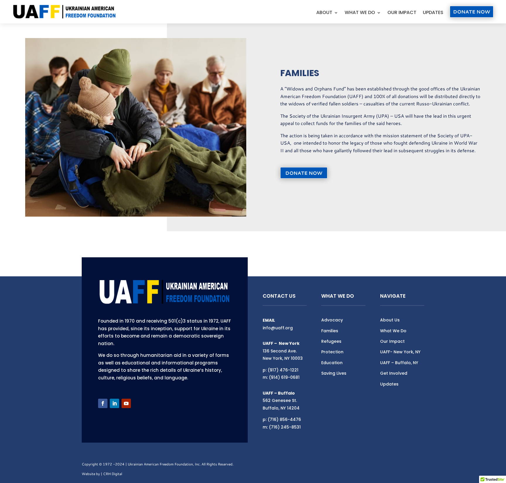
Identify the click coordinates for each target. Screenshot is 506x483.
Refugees (331, 341)
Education (332, 363)
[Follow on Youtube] (126, 403)
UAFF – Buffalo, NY (399, 363)
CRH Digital (112, 473)
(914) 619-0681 (284, 377)
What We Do (360, 13)
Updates (433, 13)
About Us (390, 320)
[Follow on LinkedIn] (114, 403)
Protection (332, 352)
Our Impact (401, 13)
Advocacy (332, 320)
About (324, 13)
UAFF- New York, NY (400, 352)
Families (329, 331)
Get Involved (393, 373)
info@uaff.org (278, 328)
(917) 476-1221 (283, 370)
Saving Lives (333, 373)
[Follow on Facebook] (102, 403)
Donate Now (471, 11)
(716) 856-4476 (284, 419)
